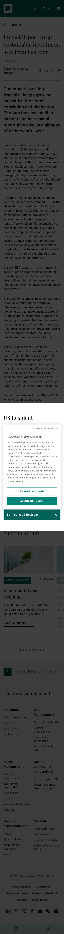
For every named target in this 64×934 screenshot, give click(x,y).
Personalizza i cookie (32, 491)
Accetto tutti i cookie (32, 501)
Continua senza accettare (45, 428)
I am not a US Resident (22, 514)
